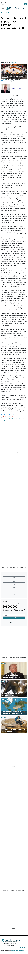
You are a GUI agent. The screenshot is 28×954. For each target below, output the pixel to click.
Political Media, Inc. (24, 951)
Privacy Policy (14, 950)
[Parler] (6, 12)
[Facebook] (1, 12)
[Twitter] (3, 12)
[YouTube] (4, 12)
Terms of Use (22, 950)
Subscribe (14, 618)
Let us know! (15, 623)
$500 (14, 587)
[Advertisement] (14, 45)
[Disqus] (14, 477)
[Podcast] (4, 606)
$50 (14, 581)
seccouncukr (3, 79)
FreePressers (15, 9)
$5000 (14, 594)
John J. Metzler (17, 88)
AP (21, 79)
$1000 (14, 591)
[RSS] (8, 12)
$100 (14, 584)
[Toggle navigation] (3, 8)
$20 (14, 577)
